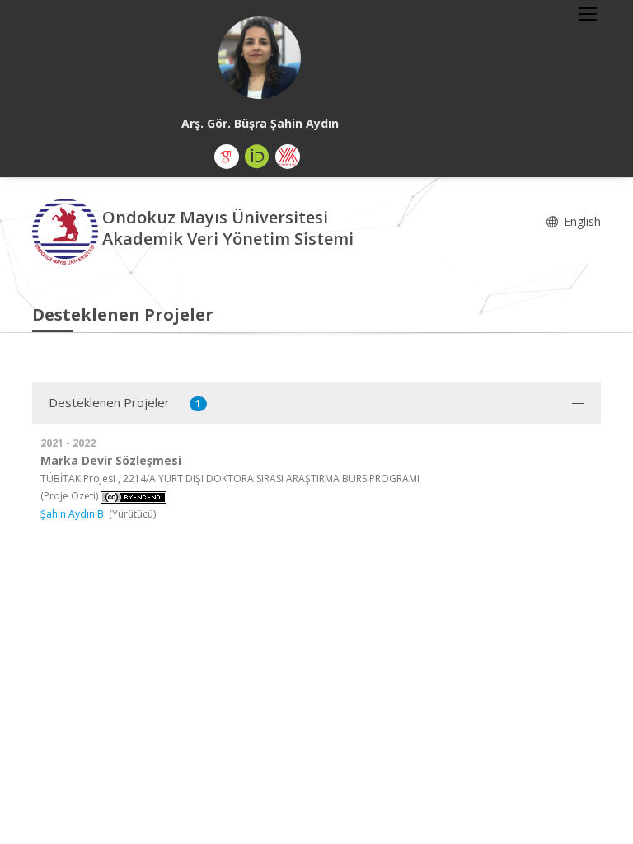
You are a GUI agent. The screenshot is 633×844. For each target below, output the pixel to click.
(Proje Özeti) (69, 496)
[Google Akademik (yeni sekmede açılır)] (226, 156)
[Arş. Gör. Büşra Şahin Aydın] (259, 57)
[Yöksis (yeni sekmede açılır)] (287, 156)
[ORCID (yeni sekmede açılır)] (257, 156)
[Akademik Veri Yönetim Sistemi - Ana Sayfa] (67, 230)
